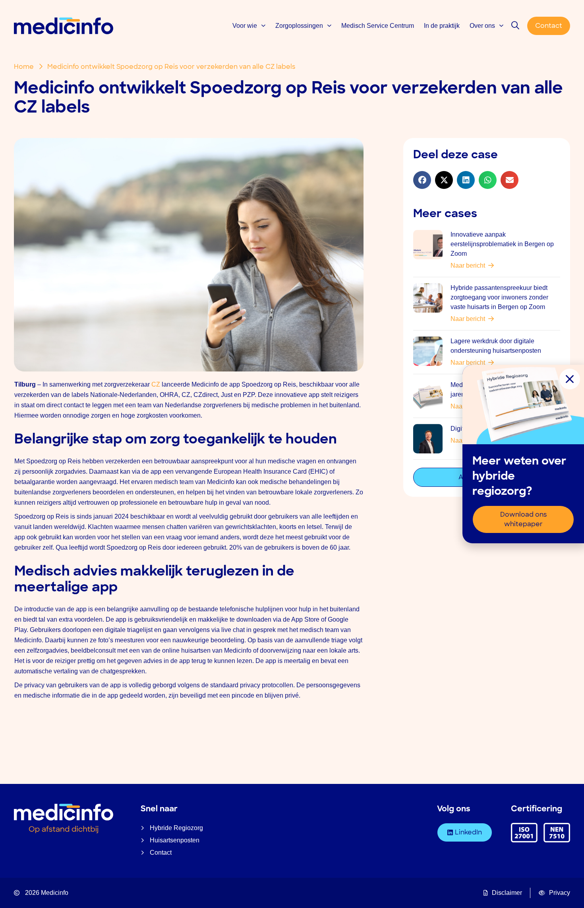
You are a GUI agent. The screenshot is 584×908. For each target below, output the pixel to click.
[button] (422, 180)
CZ (155, 384)
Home (24, 66)
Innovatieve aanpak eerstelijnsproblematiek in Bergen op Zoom (502, 244)
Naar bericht (469, 265)
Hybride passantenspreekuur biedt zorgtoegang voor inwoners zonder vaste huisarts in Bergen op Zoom (499, 297)
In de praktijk (442, 25)
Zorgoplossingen (299, 25)
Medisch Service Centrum (377, 25)
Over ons (482, 25)
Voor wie (244, 25)
